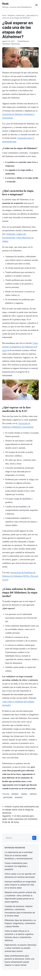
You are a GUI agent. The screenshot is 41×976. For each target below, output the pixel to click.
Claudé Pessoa (23, 41)
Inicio (4, 15)
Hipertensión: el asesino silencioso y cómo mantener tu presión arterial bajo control (20, 948)
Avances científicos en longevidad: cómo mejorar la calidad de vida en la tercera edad (20, 884)
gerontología (7, 797)
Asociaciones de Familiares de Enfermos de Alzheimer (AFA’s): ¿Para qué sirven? (20, 576)
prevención (18, 797)
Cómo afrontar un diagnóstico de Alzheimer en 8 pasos (20, 346)
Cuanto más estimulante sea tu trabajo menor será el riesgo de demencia (20, 809)
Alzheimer (15, 794)
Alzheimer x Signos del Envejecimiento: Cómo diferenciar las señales (18, 237)
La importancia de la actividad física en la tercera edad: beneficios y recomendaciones (19, 855)
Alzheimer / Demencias (16, 15)
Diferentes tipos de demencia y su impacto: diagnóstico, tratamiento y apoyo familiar (20, 923)
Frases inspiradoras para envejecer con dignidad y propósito (16, 866)
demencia (33, 794)
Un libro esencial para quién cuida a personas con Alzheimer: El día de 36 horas (20, 819)
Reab (5, 3)
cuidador (24, 794)
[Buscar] (34, 838)
